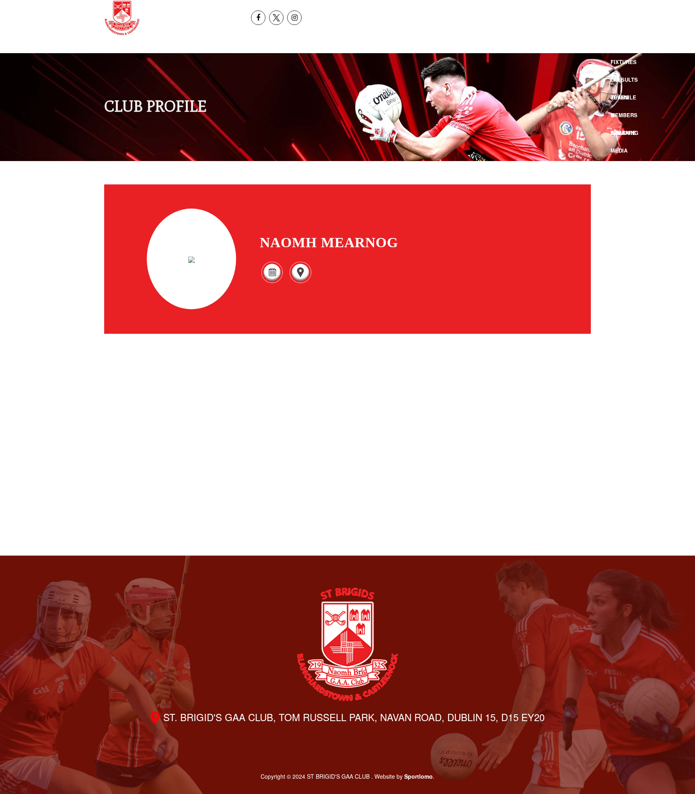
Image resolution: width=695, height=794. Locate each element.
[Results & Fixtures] (272, 281)
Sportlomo (418, 776)
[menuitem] (615, 9)
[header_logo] (122, 17)
